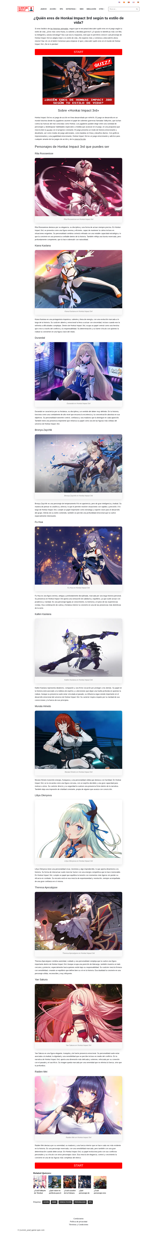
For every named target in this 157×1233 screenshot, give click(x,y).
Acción (46, 1202)
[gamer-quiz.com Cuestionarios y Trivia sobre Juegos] (26, 9)
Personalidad (80, 1202)
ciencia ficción (80, 139)
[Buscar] (137, 9)
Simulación (91, 9)
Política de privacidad (78, 1222)
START (78, 52)
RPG (61, 9)
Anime (54, 1202)
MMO (82, 9)
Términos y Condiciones (78, 1225)
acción (49, 130)
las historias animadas (59, 29)
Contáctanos (78, 1219)
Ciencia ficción (65, 1202)
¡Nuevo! (43, 9)
